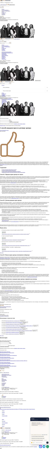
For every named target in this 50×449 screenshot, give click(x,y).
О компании (4, 12)
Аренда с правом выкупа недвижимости (12, 333)
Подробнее (24, 322)
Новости (3, 58)
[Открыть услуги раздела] (47, 87)
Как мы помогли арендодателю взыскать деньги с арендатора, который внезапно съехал (16, 251)
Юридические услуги (5, 374)
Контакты (3, 14)
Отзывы (3, 13)
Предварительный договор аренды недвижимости (14, 322)
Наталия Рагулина (3, 307)
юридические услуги (3, 164)
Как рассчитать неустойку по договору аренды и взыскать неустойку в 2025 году (19, 325)
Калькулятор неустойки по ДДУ (7, 52)
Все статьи (2, 335)
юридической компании (9, 290)
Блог (3, 378)
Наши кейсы (2, 368)
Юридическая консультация (6, 375)
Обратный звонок (12, 4)
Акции (3, 385)
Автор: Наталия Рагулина (4, 130)
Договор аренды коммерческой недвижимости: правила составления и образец (19, 330)
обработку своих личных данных (19, 123)
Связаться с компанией (3, 20)
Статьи (4, 125)
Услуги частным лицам (6, 46)
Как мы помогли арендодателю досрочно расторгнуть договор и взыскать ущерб (15, 234)
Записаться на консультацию (14, 122)
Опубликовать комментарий (4, 346)
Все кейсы (1, 252)
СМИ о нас (4, 57)
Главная (1, 125)
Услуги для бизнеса (5, 10)
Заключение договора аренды (5, 257)
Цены (3, 11)
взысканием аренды (5, 220)
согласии (35, 446)
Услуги (3, 9)
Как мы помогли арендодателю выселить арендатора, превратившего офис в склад (16, 245)
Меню (5, 41)
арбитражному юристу (15, 198)
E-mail (10, 343)
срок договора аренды (15, 221)
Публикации (4, 53)
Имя (10, 342)
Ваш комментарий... (12, 345)
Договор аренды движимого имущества (12, 332)
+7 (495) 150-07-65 (3, 4)
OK (0, 448)
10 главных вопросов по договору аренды (13, 324)
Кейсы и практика (5, 55)
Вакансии (3, 56)
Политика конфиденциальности (5, 407)
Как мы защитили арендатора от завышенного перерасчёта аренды (13, 239)
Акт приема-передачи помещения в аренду (13, 327)
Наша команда (4, 54)
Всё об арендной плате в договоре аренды (13, 320)
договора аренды (13, 182)
